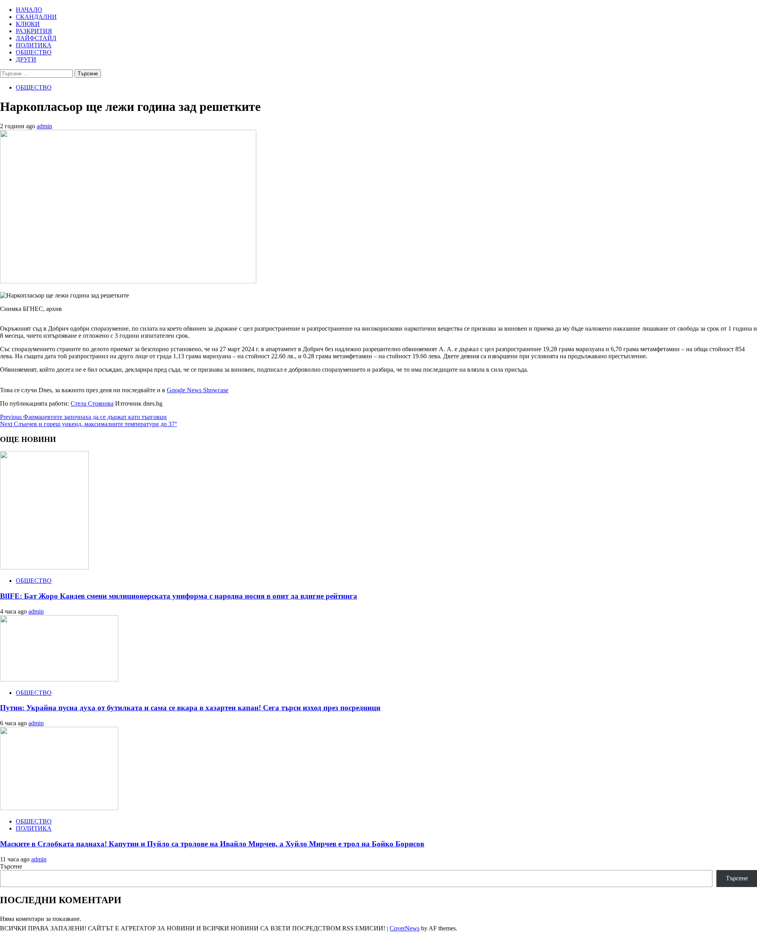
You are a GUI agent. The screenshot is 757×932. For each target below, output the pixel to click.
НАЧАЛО (29, 9)
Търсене (11, 866)
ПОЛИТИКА (34, 45)
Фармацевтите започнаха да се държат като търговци (83, 417)
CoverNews (405, 928)
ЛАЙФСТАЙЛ (36, 38)
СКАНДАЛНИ (36, 16)
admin (44, 126)
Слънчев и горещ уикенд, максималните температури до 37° (88, 424)
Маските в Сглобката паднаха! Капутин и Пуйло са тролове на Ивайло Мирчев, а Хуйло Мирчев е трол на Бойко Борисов (212, 844)
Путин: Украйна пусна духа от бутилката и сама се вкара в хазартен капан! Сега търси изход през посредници (190, 708)
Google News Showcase (197, 390)
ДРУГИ (26, 59)
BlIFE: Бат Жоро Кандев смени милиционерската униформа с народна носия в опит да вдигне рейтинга (178, 596)
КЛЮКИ (28, 24)
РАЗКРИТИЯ (34, 31)
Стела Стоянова (92, 403)
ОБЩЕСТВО (34, 52)
